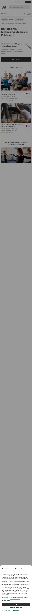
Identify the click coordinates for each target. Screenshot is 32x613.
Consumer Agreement (15, 599)
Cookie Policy (16, 610)
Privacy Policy (7, 600)
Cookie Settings (16, 607)
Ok (16, 604)
